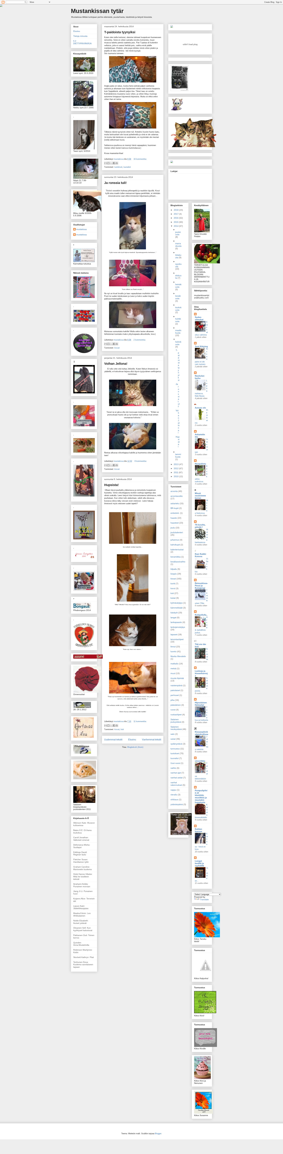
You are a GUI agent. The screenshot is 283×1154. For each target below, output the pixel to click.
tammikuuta (178, 455)
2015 (176, 222)
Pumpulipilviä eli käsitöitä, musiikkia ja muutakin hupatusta (201, 796)
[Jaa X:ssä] (111, 163)
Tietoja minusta (80, 36)
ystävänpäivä (177, 804)
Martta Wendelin (178, 656)
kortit (173, 583)
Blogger (158, 1133)
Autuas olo (200, 408)
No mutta (207, 654)
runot (173, 709)
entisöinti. (175, 513)
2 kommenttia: (140, 340)
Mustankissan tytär (97, 11)
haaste (174, 518)
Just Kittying (201, 346)
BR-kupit (174, 508)
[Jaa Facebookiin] (113, 163)
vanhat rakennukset (176, 783)
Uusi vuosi (175, 763)
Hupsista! (111, 485)
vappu (173, 790)
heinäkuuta (178, 285)
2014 (176, 226)
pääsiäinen (176, 705)
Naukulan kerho (199, 377)
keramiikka (176, 557)
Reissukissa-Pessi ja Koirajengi (201, 585)
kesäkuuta (178, 297)
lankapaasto (176, 622)
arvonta (174, 491)
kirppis (174, 574)
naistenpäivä (176, 685)
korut (173, 588)
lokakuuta (178, 256)
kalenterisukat (177, 549)
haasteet (175, 523)
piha (173, 700)
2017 (176, 214)
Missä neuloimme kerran (200, 495)
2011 (176, 472)
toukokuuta (178, 308)
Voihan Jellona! (115, 363)
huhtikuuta (178, 320)
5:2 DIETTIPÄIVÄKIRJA (82, 42)
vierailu (174, 794)
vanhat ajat (176, 773)
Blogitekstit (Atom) (135, 747)
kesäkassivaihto (178, 561)
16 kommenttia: (140, 159)
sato (173, 734)
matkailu (174, 663)
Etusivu (132, 739)
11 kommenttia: (140, 721)
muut (173, 673)
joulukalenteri (177, 532)
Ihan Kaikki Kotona (200, 555)
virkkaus (174, 799)
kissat (117, 348)
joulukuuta (178, 233)
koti (122, 729)
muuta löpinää (177, 678)
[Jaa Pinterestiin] (116, 163)
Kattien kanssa (198, 830)
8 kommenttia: (141, 461)
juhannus (175, 540)
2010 (176, 476)
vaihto (173, 768)
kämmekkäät (176, 608)
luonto (173, 651)
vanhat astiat (176, 777)
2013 (176, 464)
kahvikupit (175, 544)
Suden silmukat (199, 318)
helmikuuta (178, 343)
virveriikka (200, 761)
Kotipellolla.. (201, 615)
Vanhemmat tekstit (151, 739)
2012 (176, 468)
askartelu (175, 503)
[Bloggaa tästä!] (108, 163)
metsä (173, 668)
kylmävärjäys (177, 603)
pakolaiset (175, 690)
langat (173, 617)
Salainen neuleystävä (176, 728)
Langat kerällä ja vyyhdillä (199, 863)
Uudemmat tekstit (113, 739)
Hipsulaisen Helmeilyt (201, 703)
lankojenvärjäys (178, 627)
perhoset (175, 695)
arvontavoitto (177, 496)
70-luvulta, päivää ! (200, 526)
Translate (204, 899)
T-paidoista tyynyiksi (119, 32)
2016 (176, 218)
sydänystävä (176, 744)
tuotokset (118, 167)
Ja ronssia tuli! (115, 183)
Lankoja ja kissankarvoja (201, 673)
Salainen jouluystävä (176, 720)
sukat (173, 739)
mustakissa (81, 229)
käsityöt (174, 612)
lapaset (174, 634)
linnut (173, 646)
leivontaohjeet (177, 639)
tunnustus (175, 748)
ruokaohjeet (176, 714)
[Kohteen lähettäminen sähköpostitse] (105, 163)
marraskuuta (178, 244)
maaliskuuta (178, 331)
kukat (173, 598)
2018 (176, 210)
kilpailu (174, 569)
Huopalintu (200, 464)
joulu (173, 527)
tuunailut (127, 167)
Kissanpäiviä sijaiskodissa (201, 733)
